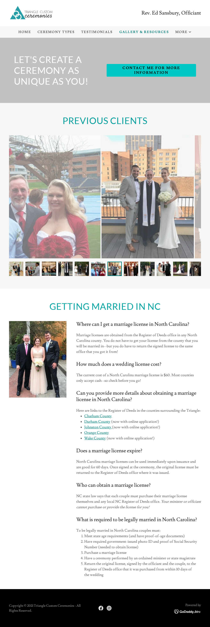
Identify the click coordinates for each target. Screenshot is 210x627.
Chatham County (98, 416)
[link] (31, 12)
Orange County (96, 432)
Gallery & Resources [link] (144, 32)
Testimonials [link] (97, 32)
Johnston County (98, 427)
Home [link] (24, 32)
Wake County (95, 438)
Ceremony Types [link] (56, 32)
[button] (183, 32)
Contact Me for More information (151, 70)
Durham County (97, 421)
